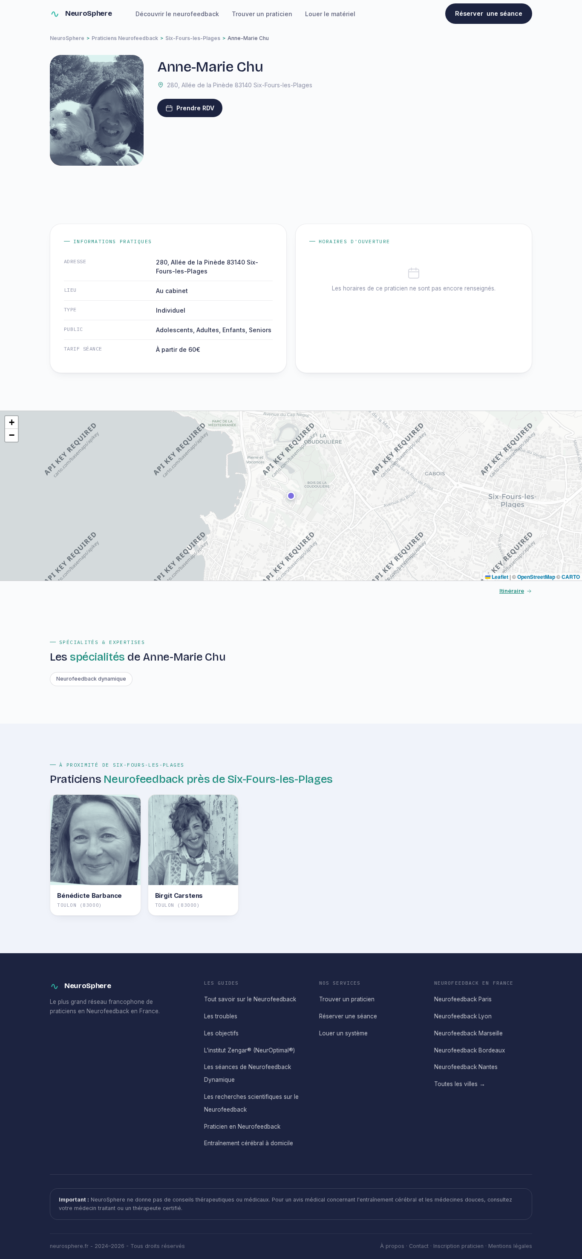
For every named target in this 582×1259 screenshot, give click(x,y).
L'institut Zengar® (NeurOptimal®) (249, 1050)
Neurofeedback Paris (463, 999)
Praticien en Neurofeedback (242, 1126)
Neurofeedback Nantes (466, 1067)
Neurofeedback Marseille (468, 1033)
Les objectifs (221, 1033)
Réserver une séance (348, 1016)
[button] (291, 496)
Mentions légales (510, 1246)
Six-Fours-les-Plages (192, 38)
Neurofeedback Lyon (463, 1016)
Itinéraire (511, 590)
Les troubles (220, 1016)
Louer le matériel (330, 13)
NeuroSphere (88, 13)
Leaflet (499, 577)
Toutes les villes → (459, 1084)
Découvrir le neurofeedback (177, 13)
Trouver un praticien (262, 13)
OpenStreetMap (536, 577)
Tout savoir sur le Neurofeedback (250, 999)
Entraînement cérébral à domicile (248, 1143)
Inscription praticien (458, 1246)
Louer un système (343, 1033)
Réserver (488, 13)
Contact (419, 1246)
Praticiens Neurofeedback (125, 38)
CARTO (571, 577)
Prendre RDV (195, 108)
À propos (392, 1246)
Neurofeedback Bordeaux (469, 1050)
